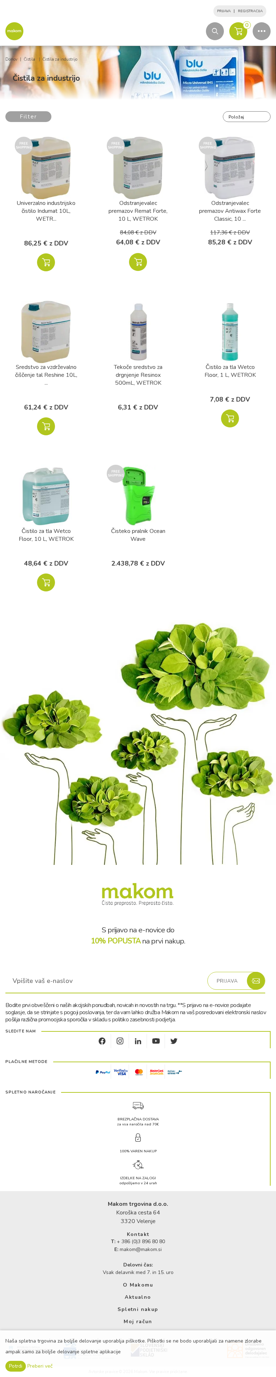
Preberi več (39, 1366)
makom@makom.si (141, 1249)
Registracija (250, 11)
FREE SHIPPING (24, 146)
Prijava (224, 11)
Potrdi (15, 1366)
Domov (11, 59)
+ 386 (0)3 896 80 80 (141, 1241)
